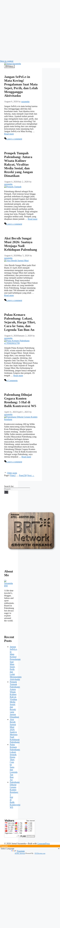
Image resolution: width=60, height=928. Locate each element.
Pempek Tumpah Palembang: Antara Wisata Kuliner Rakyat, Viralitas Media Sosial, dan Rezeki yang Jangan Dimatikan (18, 164)
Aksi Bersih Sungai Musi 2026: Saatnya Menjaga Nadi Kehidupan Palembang (20, 243)
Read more (9, 134)
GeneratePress (43, 843)
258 (23, 475)
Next (30, 475)
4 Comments (12, 380)
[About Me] (9, 586)
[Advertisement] (30, 30)
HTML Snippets (20, 853)
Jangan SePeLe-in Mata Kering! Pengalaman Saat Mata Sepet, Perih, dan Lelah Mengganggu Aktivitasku (21, 86)
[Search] (6, 492)
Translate (21, 851)
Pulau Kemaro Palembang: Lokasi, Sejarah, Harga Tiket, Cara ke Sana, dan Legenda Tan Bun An (20, 322)
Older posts (12, 473)
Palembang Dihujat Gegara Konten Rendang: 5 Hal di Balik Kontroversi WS (20, 400)
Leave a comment (14, 139)
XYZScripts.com (40, 853)
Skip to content (6, 61)
